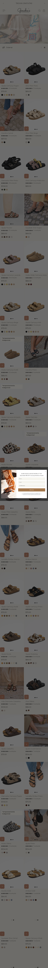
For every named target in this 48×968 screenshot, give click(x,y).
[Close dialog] (45, 471)
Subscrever (31, 489)
